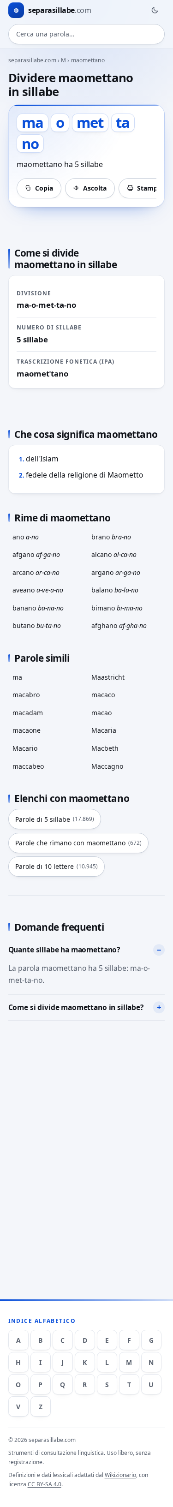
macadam (27, 712)
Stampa (149, 188)
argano (115, 572)
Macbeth (105, 748)
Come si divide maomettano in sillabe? (75, 1007)
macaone (26, 730)
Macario (24, 748)
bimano (117, 608)
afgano (36, 554)
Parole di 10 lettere (56, 866)
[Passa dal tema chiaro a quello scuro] (154, 10)
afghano (119, 625)
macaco (103, 694)
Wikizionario (120, 1475)
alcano (114, 554)
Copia (44, 188)
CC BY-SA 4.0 (44, 1484)
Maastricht (108, 677)
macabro (26, 694)
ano (25, 536)
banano (38, 608)
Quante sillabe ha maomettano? (64, 950)
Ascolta (95, 188)
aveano (37, 590)
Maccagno (107, 766)
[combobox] (86, 34)
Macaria (103, 730)
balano (114, 590)
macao (101, 712)
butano (36, 625)
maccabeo (28, 766)
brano (111, 536)
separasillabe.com (32, 60)
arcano (36, 572)
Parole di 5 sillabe (54, 819)
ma (17, 677)
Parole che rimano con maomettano (78, 842)
